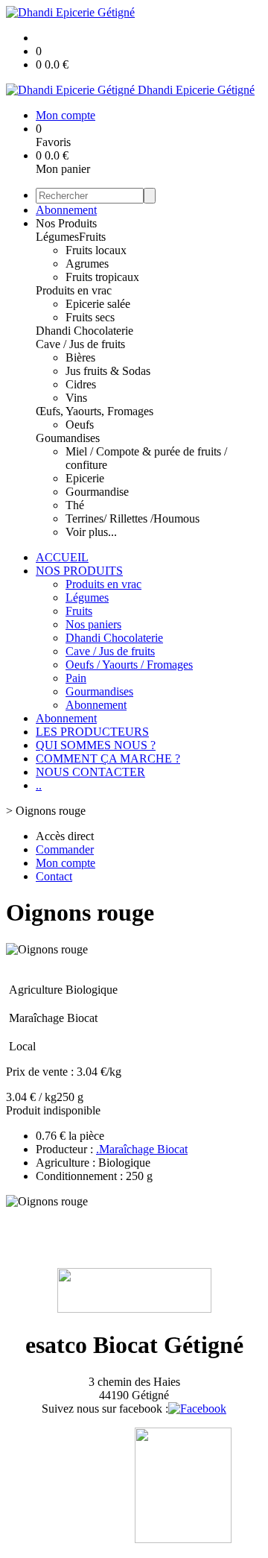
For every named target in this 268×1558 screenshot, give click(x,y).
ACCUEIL (62, 557)
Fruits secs (90, 317)
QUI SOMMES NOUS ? (96, 745)
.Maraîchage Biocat (142, 1149)
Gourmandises (99, 691)
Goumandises (68, 438)
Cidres (81, 384)
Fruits (92, 236)
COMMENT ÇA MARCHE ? (108, 758)
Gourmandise (97, 491)
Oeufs (80, 424)
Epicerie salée (98, 303)
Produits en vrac (74, 290)
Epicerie (85, 478)
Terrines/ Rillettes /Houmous (133, 518)
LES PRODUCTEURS (92, 731)
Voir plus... (91, 532)
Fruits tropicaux (102, 277)
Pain (76, 678)
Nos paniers (93, 624)
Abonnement (66, 210)
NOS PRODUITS (79, 570)
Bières (80, 357)
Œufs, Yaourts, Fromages (94, 411)
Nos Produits (66, 223)
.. (39, 785)
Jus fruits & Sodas (108, 371)
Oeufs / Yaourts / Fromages (129, 664)
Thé (75, 505)
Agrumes (87, 263)
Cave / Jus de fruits (80, 344)
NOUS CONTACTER (90, 772)
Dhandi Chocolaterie (84, 330)
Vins (76, 397)
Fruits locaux (96, 250)
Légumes (57, 236)
